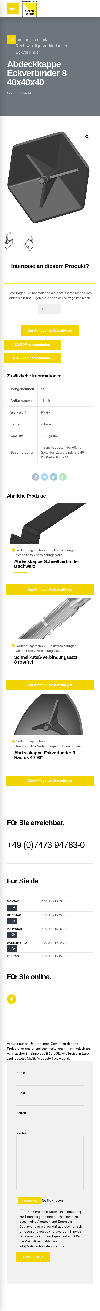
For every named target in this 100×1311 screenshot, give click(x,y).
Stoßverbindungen (63, 550)
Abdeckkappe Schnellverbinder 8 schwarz (46, 564)
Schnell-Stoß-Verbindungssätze (39, 555)
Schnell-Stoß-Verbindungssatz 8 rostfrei (45, 659)
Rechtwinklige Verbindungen (42, 46)
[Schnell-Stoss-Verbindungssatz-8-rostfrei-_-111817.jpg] (50, 624)
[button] (87, 136)
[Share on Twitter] (44, 477)
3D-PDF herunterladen (32, 345)
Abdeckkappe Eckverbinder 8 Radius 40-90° (44, 755)
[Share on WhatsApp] (63, 477)
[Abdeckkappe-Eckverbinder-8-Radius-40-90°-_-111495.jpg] (50, 720)
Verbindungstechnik (28, 39)
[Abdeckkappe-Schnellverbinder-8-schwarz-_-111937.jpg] (50, 528)
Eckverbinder (28, 52)
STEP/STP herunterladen (32, 358)
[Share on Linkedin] (53, 477)
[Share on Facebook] (35, 477)
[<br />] (12, 908)
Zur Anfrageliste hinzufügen (50, 330)
